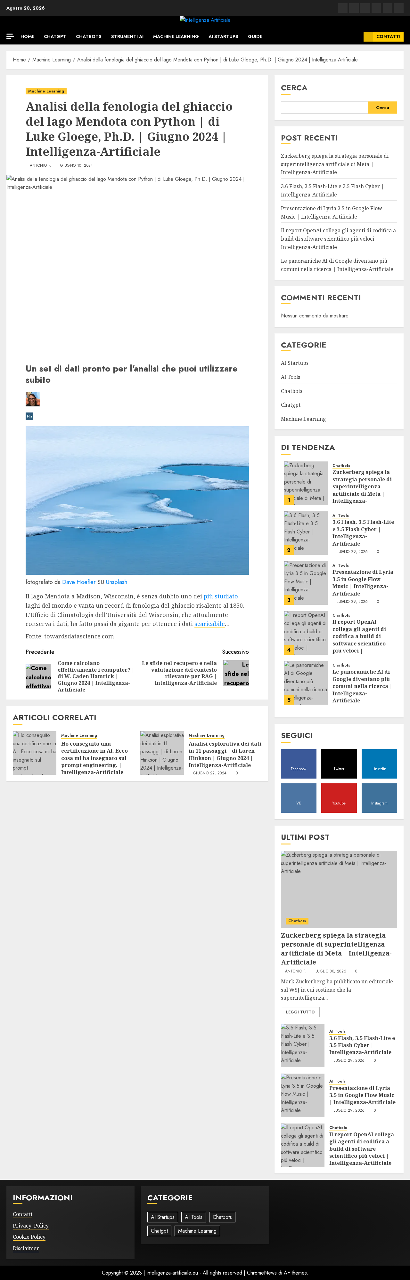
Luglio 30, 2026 (331, 971)
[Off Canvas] (10, 36)
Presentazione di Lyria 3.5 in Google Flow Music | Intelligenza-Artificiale (362, 582)
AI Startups (223, 36)
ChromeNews (262, 1272)
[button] (356, 37)
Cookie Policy (29, 1236)
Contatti (388, 36)
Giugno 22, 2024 (209, 773)
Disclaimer (26, 1248)
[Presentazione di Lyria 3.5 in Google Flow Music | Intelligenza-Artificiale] (306, 583)
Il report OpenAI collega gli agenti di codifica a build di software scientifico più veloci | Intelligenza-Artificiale (338, 238)
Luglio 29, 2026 (352, 552)
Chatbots (89, 36)
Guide (255, 36)
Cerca (294, 87)
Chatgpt (55, 36)
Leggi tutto (300, 1012)
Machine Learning (176, 36)
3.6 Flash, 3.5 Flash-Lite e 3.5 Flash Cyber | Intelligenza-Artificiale (363, 532)
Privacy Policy (31, 1225)
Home (27, 36)
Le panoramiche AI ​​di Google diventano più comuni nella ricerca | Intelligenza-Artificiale (362, 686)
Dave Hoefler (79, 582)
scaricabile (209, 624)
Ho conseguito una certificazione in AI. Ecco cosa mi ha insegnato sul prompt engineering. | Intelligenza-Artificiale (94, 758)
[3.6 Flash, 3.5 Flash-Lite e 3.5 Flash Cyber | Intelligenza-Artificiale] (306, 533)
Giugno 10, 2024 (76, 165)
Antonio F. (41, 165)
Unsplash (116, 582)
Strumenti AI (127, 36)
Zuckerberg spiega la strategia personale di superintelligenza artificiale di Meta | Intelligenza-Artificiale (335, 164)
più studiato (221, 596)
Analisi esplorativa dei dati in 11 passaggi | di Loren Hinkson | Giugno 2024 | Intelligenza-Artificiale (225, 754)
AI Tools (290, 376)
